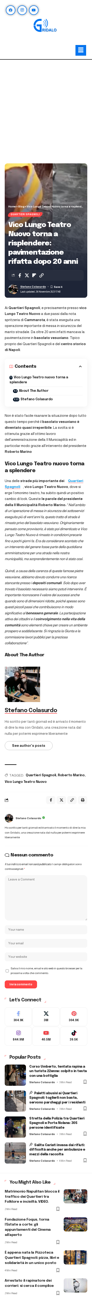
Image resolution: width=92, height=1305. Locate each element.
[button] (41, 275)
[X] (45, 1016)
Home (12, 206)
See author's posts (28, 745)
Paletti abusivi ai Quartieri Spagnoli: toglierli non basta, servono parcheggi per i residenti (57, 1098)
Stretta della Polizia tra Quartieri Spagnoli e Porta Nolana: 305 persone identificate (56, 1123)
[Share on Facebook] (19, 275)
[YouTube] (33, 10)
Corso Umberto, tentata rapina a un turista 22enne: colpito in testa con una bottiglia (58, 1071)
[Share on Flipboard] (34, 275)
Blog (21, 206)
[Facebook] (10, 10)
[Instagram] (22, 10)
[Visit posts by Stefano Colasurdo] (9, 818)
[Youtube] (45, 1036)
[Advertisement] (46, 113)
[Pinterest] (73, 1016)
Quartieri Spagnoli (25, 214)
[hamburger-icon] (80, 50)
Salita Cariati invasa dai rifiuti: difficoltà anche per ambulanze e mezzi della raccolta (57, 1150)
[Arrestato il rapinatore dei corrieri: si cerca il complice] (75, 1285)
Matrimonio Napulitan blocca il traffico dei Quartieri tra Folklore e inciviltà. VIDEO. (32, 1197)
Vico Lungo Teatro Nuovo (25, 782)
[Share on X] (27, 275)
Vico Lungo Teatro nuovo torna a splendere (38, 380)
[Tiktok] (73, 1036)
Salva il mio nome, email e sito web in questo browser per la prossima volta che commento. (46, 971)
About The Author (34, 390)
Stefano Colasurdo (33, 286)
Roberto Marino (71, 775)
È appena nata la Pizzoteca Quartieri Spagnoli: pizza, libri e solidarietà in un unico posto (32, 1258)
